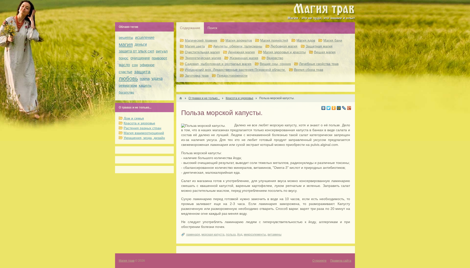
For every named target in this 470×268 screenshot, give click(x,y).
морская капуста (212, 234)
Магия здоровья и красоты (284, 52)
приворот (159, 58)
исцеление (144, 37)
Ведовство (275, 58)
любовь (128, 78)
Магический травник (201, 40)
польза (231, 234)
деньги (141, 44)
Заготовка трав (197, 75)
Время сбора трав (308, 70)
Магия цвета (195, 46)
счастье (125, 72)
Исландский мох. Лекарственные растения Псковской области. (235, 70)
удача (157, 78)
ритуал (162, 51)
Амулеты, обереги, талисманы (237, 46)
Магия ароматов (238, 40)
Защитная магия (319, 46)
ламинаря (193, 234)
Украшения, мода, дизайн (144, 138)
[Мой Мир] (338, 108)
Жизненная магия (243, 58)
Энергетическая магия (203, 58)
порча (145, 78)
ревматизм (128, 85)
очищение (140, 58)
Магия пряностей (274, 40)
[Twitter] (328, 108)
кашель (145, 85)
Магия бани (332, 40)
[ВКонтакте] (323, 108)
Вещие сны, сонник (275, 64)
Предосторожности (232, 75)
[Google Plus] (349, 108)
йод (239, 234)
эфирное (147, 65)
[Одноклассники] (333, 108)
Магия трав (126, 260)
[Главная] (181, 98)
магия (126, 44)
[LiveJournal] (344, 108)
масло (124, 65)
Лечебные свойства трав (319, 64)
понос (124, 58)
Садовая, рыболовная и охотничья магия (218, 64)
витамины (275, 234)
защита (142, 71)
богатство (126, 92)
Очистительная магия (202, 52)
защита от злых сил (136, 51)
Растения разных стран (142, 128)
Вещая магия (325, 52)
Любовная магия (283, 46)
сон (135, 65)
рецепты (126, 37)
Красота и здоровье (139, 123)
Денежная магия (241, 52)
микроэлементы (255, 234)
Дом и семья (134, 118)
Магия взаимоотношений (144, 133)
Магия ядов (305, 40)
